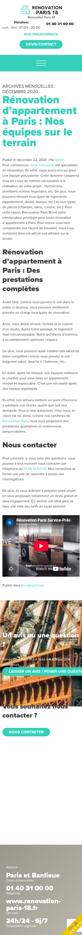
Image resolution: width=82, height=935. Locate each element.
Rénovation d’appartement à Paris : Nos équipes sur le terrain (39, 121)
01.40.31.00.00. (36, 469)
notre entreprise (42, 165)
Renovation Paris (15, 421)
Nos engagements (41, 34)
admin (60, 160)
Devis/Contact (41, 44)
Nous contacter (26, 732)
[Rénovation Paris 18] (41, 10)
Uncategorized (32, 585)
